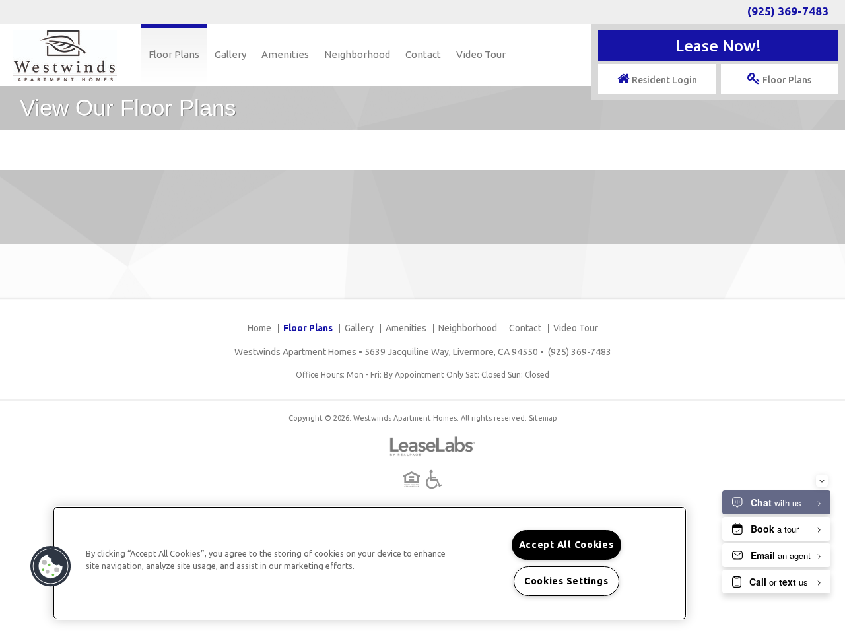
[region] (370, 563)
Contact (423, 54)
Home (259, 328)
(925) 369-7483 (787, 11)
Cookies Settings (566, 581)
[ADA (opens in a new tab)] (434, 479)
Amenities (285, 54)
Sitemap (543, 418)
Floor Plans (174, 54)
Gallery (230, 54)
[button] (51, 566)
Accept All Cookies (566, 544)
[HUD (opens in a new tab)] (413, 479)
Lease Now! (718, 46)
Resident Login (663, 80)
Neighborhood (357, 54)
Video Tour (481, 54)
